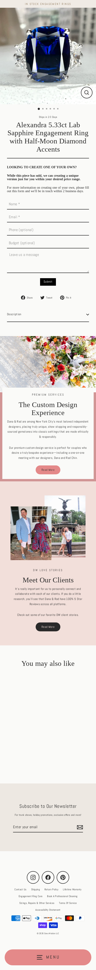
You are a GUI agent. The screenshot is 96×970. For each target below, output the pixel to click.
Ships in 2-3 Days (48, 117)
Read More (48, 470)
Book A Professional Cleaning (62, 896)
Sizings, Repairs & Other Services (37, 903)
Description (14, 314)
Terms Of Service (68, 903)
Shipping (35, 889)
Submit (48, 282)
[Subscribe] (79, 827)
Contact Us (20, 889)
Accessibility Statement (47, 909)
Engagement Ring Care (30, 896)
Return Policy (51, 889)
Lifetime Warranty (72, 889)
